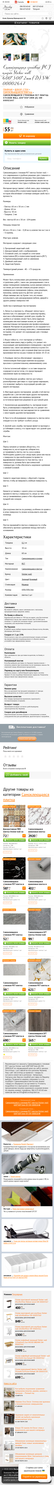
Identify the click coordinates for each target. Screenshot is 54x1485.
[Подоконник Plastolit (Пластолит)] (27, 1132)
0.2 (23, 543)
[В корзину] (24, 835)
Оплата (9, 649)
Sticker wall (22, 122)
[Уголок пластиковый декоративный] (27, 1197)
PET (23, 563)
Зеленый (25, 579)
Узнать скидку (17, 142)
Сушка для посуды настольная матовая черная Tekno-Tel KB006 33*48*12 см (26, 1242)
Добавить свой (19, 774)
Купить (43, 158)
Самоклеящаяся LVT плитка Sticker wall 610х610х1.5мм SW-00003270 (37, 1037)
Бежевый (33, 579)
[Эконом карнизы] (27, 1164)
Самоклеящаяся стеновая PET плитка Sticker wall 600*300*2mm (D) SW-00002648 (27, 1112)
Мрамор (25, 584)
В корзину (29, 135)
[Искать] (49, 14)
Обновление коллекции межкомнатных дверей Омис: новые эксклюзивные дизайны (31, 1443)
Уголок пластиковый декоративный (23, 1209)
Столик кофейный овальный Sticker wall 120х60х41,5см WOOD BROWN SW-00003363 (31, 1342)
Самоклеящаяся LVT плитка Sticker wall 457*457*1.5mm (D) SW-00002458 (39, 936)
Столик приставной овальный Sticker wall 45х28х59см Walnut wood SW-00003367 (31, 1300)
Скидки (34, 2)
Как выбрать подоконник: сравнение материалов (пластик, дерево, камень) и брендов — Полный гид (31, 1390)
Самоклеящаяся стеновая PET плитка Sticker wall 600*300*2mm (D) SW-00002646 (27, 1103)
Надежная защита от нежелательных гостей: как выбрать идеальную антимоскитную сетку (30, 1417)
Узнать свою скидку (16, 840)
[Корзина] (50, 18)
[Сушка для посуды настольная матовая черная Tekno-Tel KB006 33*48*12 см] (27, 1229)
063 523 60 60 (38, 6)
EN (49, 2)
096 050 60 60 (25, 6)
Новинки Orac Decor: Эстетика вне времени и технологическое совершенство (32, 1403)
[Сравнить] (46, 18)
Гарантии (10, 685)
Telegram (36, 9)
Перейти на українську (34, 1476)
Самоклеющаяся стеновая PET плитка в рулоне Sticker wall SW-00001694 (14, 885)
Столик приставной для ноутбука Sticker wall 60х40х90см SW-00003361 (31, 1327)
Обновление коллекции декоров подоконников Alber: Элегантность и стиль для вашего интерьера (32, 1456)
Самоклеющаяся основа (32, 558)
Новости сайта (10, 1383)
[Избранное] (43, 18)
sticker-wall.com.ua (42, 122)
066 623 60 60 (25, 9)
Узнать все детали (27, 739)
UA (46, 2)
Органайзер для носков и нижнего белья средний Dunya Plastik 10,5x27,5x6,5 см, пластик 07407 (26, 1276)
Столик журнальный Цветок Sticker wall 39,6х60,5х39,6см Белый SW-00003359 (31, 1370)
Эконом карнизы (15, 1176)
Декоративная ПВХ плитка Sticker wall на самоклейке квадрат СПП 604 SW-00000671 (14, 833)
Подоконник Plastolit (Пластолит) (23, 1144)
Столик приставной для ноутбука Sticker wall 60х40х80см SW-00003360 (31, 1314)
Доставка (10, 603)
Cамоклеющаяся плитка (32, 569)
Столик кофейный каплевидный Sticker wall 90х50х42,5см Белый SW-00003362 (32, 1357)
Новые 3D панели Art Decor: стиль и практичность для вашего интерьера (30, 1429)
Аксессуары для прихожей (25, 1304)
